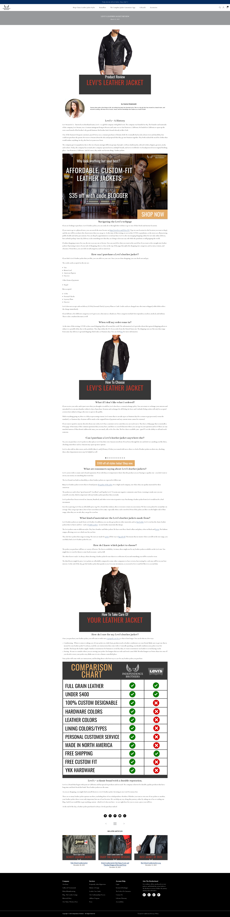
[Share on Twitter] (110, 815)
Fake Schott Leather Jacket (79, 863)
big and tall (121, 537)
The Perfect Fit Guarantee (123, 891)
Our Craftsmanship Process (97, 895)
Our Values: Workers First (70, 902)
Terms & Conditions (144, 913)
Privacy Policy (154, 913)
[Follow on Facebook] (144, 894)
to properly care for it (113, 638)
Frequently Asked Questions (97, 884)
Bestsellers (102, 7)
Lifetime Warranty (121, 898)
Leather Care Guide (95, 891)
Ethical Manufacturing (68, 891)
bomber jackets (93, 525)
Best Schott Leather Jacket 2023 (151, 863)
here (121, 332)
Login (117, 884)
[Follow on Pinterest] (158, 894)
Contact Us (119, 895)
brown (157, 529)
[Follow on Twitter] (149, 894)
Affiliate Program (94, 898)
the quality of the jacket (105, 485)
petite (107, 537)
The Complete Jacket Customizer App (122, 7)
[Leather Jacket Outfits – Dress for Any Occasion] (123, 824)
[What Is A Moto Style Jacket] (106, 824)
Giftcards (143, 7)
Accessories (153, 7)
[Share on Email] (119, 815)
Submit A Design (94, 888)
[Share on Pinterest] (115, 815)
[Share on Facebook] (105, 815)
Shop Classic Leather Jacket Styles (84, 7)
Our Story (65, 884)
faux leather (140, 522)
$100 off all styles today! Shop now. (115, 463)
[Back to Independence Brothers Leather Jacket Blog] (115, 824)
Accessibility (120, 902)
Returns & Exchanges (122, 888)
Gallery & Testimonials (69, 888)
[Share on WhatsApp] (124, 815)
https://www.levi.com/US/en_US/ (120, 230)
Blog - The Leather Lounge (70, 895)
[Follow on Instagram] (153, 894)
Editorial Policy (67, 898)
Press (90, 902)
